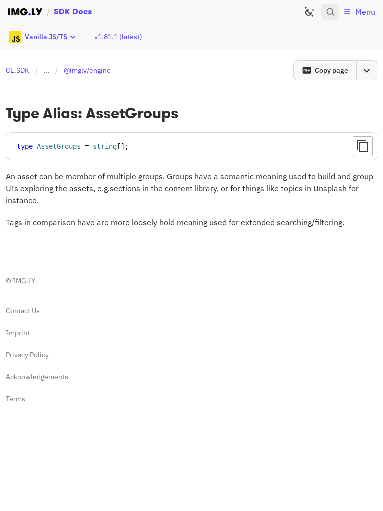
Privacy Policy (27, 354)
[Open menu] (366, 70)
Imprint (18, 332)
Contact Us (23, 310)
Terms (15, 398)
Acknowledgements (37, 376)
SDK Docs (73, 11)
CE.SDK (17, 70)
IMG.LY (24, 280)
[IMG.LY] (25, 12)
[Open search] (330, 12)
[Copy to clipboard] (363, 146)
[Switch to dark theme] (309, 12)
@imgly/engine (87, 70)
